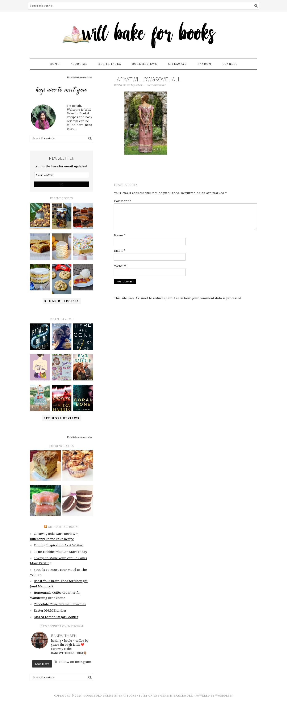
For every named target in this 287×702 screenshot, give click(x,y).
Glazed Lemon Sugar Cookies (56, 617)
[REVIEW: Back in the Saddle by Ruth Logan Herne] (83, 367)
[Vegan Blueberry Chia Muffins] (77, 465)
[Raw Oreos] (77, 500)
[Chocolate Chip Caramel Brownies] (83, 216)
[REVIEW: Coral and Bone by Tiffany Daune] (83, 398)
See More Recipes (61, 301)
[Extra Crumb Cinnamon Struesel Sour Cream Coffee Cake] (45, 465)
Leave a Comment (156, 85)
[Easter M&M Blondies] (40, 246)
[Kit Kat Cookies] (62, 279)
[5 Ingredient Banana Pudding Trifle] (40, 277)
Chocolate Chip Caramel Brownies (60, 604)
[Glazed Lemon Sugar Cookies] (62, 246)
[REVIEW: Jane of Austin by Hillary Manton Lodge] (40, 367)
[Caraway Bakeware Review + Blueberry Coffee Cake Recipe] (40, 216)
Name (119, 235)
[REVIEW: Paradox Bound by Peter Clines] (40, 336)
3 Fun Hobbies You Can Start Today (60, 552)
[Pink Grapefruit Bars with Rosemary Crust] (45, 500)
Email (119, 250)
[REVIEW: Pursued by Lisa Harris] (62, 398)
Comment (122, 201)
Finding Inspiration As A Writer (58, 545)
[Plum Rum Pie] (83, 277)
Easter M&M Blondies (50, 610)
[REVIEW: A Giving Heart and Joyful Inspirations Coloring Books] (62, 367)
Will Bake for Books (143, 33)
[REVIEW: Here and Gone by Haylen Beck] (83, 336)
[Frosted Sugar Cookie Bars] (83, 246)
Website (120, 266)
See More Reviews (61, 418)
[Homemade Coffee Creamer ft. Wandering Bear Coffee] (62, 216)
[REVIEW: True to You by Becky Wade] (40, 398)
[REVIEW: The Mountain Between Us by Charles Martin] (62, 336)
